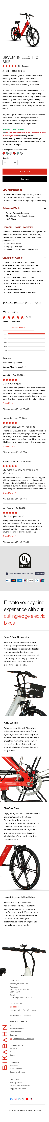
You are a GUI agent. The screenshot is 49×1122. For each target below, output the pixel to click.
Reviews (13, 1035)
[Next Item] (43, 30)
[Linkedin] (19, 1099)
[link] (16, 66)
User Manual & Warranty (23, 1038)
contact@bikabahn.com (21, 997)
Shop (12, 1025)
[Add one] (14, 162)
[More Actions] (44, 375)
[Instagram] (15, 1099)
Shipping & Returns (18, 1088)
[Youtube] (27, 1099)
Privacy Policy (16, 1082)
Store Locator (16, 1068)
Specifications (16, 1031)
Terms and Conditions (20, 1085)
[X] (23, 1099)
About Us (14, 1065)
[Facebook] (11, 1099)
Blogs (12, 1055)
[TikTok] (31, 1099)
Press (12, 1052)
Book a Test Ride (17, 1028)
